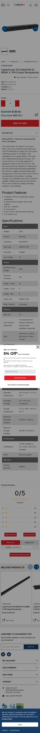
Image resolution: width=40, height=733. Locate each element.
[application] (20, 721)
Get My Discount (20, 378)
